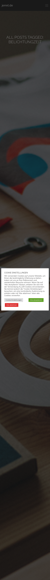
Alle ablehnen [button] (11, 305)
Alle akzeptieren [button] (36, 300)
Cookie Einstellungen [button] (14, 300)
